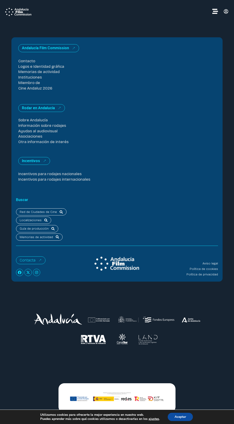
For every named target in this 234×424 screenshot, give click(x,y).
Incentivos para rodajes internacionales (54, 179)
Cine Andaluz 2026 (35, 88)
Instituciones (30, 77)
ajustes (154, 419)
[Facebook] (19, 272)
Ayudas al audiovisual (38, 131)
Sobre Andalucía (33, 120)
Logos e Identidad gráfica (41, 66)
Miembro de (29, 82)
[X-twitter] (28, 272)
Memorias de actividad (39, 71)
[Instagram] (36, 272)
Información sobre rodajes (42, 125)
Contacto (26, 61)
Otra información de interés (43, 141)
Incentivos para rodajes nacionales (50, 173)
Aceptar (180, 417)
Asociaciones (30, 136)
